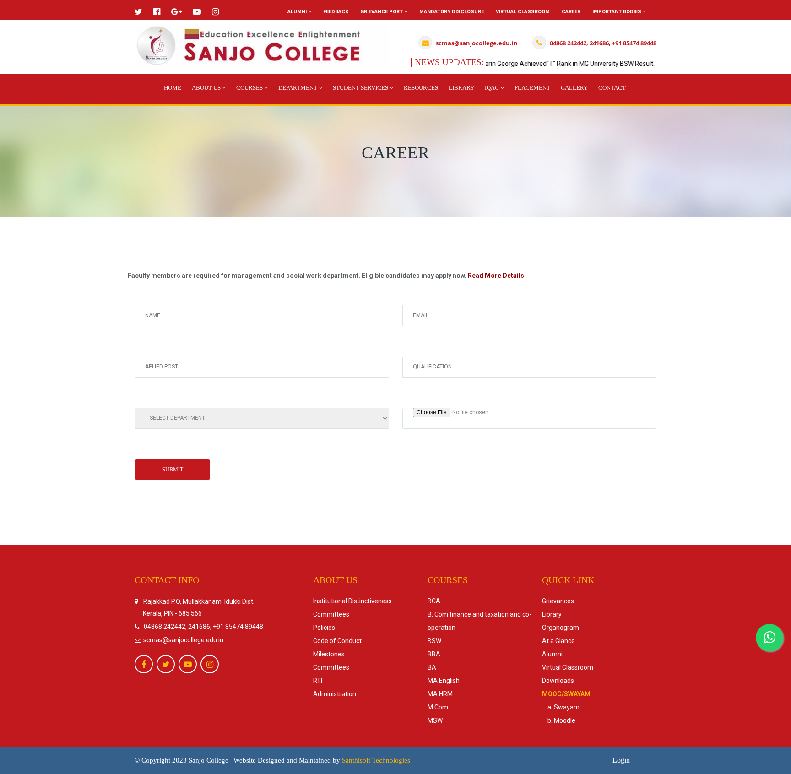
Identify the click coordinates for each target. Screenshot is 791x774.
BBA (434, 654)
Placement (532, 87)
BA (432, 667)
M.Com (438, 707)
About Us (207, 87)
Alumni (297, 12)
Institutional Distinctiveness (352, 601)
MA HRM (440, 694)
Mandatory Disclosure (451, 12)
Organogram (560, 627)
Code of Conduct (337, 640)
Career (571, 12)
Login (621, 760)
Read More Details (496, 275)
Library (461, 87)
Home (172, 87)
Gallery (574, 87)
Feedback (335, 12)
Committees (331, 614)
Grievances (558, 601)
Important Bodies (617, 12)
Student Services (361, 87)
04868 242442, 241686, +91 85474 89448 (203, 626)
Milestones (329, 654)
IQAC (492, 87)
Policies (324, 627)
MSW (435, 720)
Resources (421, 87)
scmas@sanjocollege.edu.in (182, 640)
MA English (444, 680)
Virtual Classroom (523, 12)
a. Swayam (561, 707)
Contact (612, 87)
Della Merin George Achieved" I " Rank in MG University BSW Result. (544, 63)
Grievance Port (382, 12)
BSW (434, 640)
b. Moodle (558, 720)
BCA (434, 601)
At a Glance (558, 640)
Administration (334, 694)
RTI (317, 680)
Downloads (558, 680)
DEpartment (298, 87)
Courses (250, 87)
